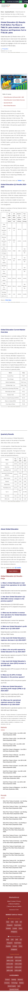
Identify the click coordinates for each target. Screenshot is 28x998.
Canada (15, 928)
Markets (21, 982)
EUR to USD (18, 957)
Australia (8, 928)
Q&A (19, 986)
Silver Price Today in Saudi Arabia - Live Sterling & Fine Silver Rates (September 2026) (14, 848)
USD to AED (10, 964)
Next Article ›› (13, 571)
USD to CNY (18, 967)
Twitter (20, 180)
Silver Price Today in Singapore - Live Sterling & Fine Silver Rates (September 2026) (13, 855)
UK (21, 922)
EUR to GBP (18, 970)
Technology (14, 982)
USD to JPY (10, 967)
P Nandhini (5, 48)
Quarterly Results (8, 102)
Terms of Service (12, 906)
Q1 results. (18, 567)
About (8, 901)
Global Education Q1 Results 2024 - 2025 (14, 97)
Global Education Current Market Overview (14, 100)
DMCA (19, 906)
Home (2, 11)
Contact (13, 901)
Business (20, 979)
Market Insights (12, 986)
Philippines (14, 931)
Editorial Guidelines (14, 904)
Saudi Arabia (17, 925)
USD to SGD (18, 964)
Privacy (19, 901)
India (7, 922)
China (20, 928)
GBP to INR (10, 970)
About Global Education (10, 105)
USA (12, 922)
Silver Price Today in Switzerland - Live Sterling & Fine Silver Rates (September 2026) (13, 830)
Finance (7, 979)
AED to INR (18, 960)
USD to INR (10, 957)
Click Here (8, 300)
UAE (16, 922)
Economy (7, 982)
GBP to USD (10, 960)
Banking (14, 979)
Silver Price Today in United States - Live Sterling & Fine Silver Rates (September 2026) (14, 878)
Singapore (9, 925)
